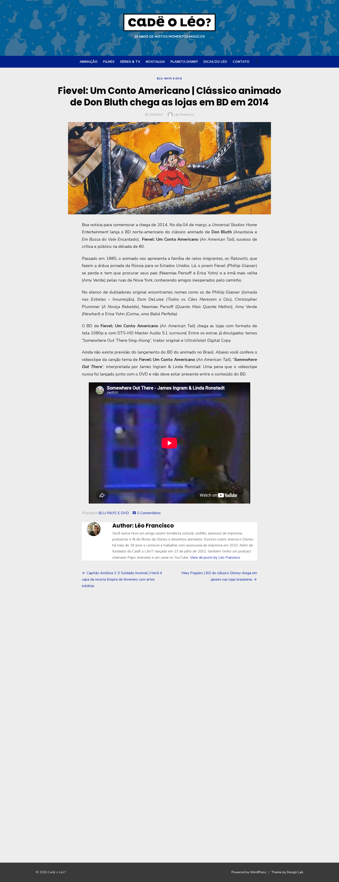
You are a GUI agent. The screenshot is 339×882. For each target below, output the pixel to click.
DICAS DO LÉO (215, 62)
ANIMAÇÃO (89, 62)
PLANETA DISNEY (184, 62)
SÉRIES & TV (130, 62)
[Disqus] (169, 662)
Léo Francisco (184, 114)
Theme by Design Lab (287, 872)
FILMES (108, 62)
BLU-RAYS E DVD (169, 78)
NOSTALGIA (155, 62)
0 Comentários (149, 513)
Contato (241, 62)
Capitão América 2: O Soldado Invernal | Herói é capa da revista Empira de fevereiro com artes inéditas (122, 579)
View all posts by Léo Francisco (215, 557)
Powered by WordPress (249, 872)
